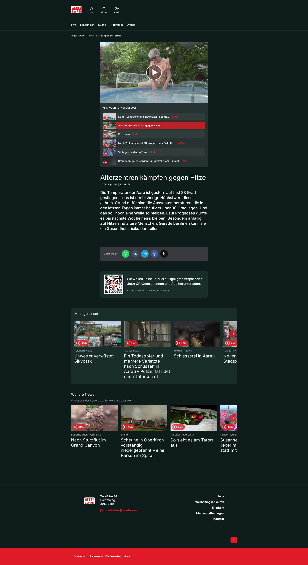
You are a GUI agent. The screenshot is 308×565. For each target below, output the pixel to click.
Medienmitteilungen (210, 513)
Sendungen (87, 24)
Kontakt (218, 519)
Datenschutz (81, 556)
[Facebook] (154, 254)
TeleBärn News (78, 36)
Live (73, 24)
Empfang (218, 507)
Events (131, 24)
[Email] (145, 254)
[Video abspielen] (154, 72)
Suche (102, 24)
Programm (116, 24)
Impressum (96, 556)
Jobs (220, 496)
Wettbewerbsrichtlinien (118, 556)
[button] (135, 254)
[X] (164, 254)
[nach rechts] (232, 334)
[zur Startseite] (76, 9)
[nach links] (75, 334)
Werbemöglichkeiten (209, 502)
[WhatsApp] (125, 254)
